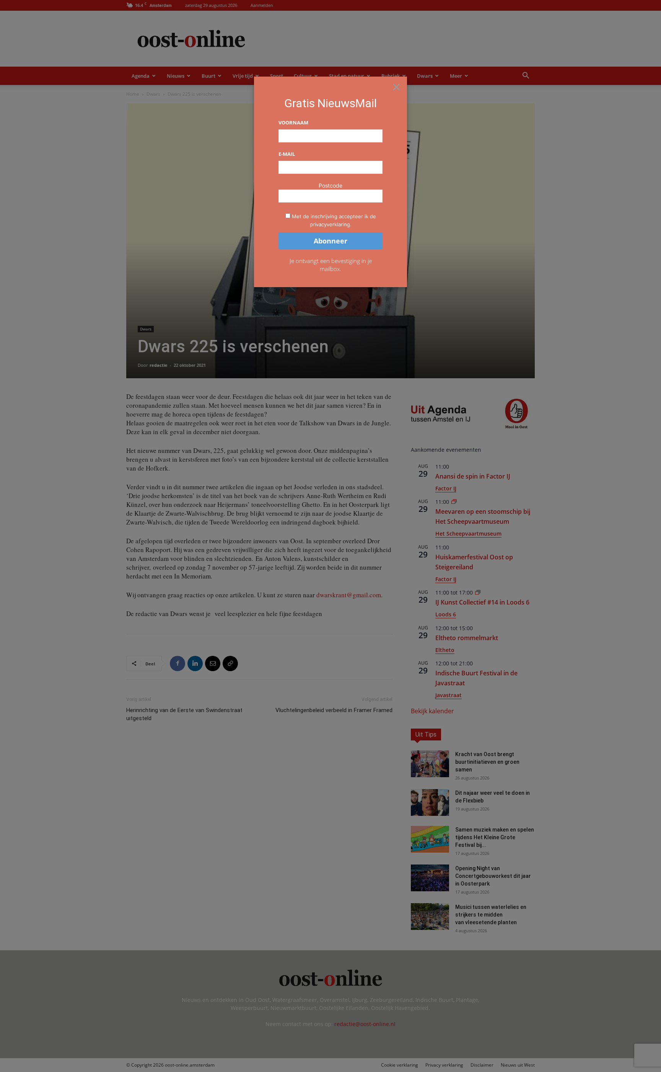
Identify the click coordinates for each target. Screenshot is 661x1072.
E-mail (286, 153)
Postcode (330, 185)
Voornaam (293, 122)
